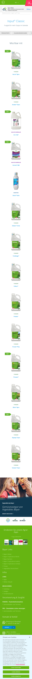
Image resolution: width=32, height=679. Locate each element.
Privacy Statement (20, 664)
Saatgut (6, 591)
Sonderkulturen (8, 594)
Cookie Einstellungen (16, 667)
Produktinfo (5, 33)
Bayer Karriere (8, 559)
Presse (6, 566)
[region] (16, 657)
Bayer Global (7, 554)
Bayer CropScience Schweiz (12, 564)
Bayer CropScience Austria (12, 561)
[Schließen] (1, 9)
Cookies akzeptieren (16, 676)
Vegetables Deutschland (11, 568)
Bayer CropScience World (11, 557)
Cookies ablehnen (16, 672)
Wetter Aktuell (8, 582)
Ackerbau (6, 589)
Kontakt (7, 627)
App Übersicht (16, 537)
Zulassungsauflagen (20, 33)
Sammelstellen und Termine (12, 604)
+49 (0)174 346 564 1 (14, 623)
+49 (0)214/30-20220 (14, 634)
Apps (5, 579)
